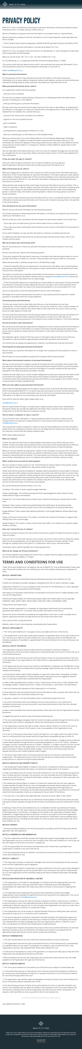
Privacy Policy (41, 1042)
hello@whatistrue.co (15, 70)
